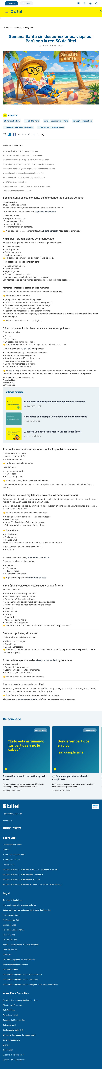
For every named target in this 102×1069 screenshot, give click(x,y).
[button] (9, 134)
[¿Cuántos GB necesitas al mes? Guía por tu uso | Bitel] (14, 434)
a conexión (53, 231)
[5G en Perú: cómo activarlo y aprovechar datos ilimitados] (14, 403)
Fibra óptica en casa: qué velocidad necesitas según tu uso (55, 416)
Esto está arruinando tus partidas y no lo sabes (24, 778)
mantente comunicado (26, 699)
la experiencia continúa (38, 557)
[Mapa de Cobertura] (84, 3)
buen (45, 231)
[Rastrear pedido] (90, 3)
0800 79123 (12, 828)
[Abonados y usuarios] (78, 3)
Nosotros (17, 27)
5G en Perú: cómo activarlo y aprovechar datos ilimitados (54, 401)
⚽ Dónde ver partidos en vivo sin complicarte (70, 778)
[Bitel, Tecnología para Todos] (16, 11)
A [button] (23, 135)
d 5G (13, 370)
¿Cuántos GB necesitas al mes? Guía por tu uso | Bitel (52, 431)
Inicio (8, 27)
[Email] (4, 134)
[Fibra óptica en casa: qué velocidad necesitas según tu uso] (14, 418)
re (10, 370)
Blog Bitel (29, 27)
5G (14, 377)
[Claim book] (95, 808)
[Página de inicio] (4, 27)
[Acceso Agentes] (96, 3)
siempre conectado (47, 660)
